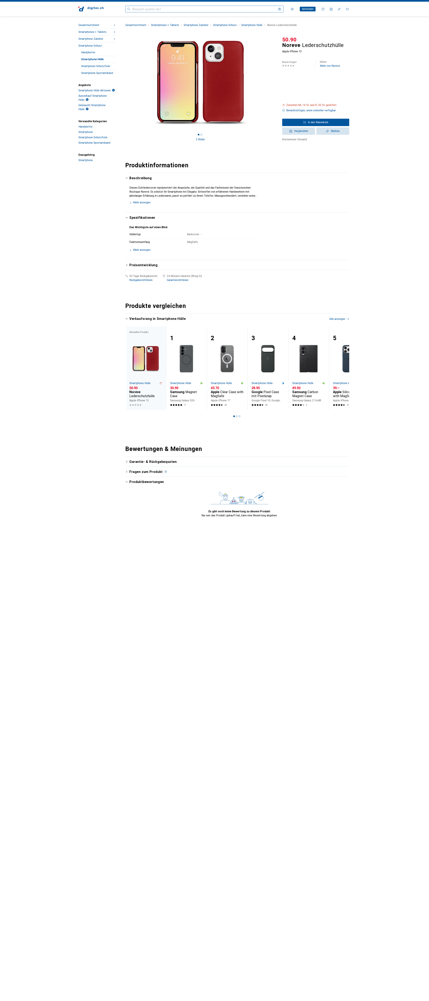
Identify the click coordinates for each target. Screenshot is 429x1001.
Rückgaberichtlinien (140, 280)
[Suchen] (128, 9)
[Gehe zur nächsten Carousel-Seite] (343, 368)
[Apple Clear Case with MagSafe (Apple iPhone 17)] (227, 368)
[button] (315, 105)
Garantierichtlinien (177, 280)
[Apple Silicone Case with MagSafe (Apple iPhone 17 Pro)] (349, 368)
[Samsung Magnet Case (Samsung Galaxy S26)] (186, 368)
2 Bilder (200, 139)
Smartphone (85, 132)
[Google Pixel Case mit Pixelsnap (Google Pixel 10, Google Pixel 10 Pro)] (268, 368)
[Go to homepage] (91, 9)
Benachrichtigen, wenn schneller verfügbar (311, 110)
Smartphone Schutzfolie (95, 66)
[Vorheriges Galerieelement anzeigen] (124, 82)
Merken (335, 131)
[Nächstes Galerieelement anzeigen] (276, 82)
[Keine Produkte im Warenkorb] (347, 9)
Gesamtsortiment (88, 25)
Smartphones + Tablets (92, 32)
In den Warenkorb (318, 122)
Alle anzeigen (337, 319)
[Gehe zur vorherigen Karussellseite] (131, 368)
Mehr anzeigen (141, 202)
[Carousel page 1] (198, 134)
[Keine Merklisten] (339, 9)
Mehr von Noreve (330, 64)
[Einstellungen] (292, 9)
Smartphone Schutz (90, 45)
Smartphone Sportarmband (97, 73)
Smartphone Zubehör (90, 38)
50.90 (289, 40)
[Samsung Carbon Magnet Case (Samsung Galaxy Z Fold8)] (308, 368)
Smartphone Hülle (92, 59)
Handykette (88, 52)
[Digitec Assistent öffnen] (323, 9)
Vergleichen (301, 131)
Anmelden (308, 9)
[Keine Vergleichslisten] (331, 9)
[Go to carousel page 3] (239, 416)
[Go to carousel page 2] (237, 416)
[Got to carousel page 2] (201, 134)
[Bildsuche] (279, 9)
